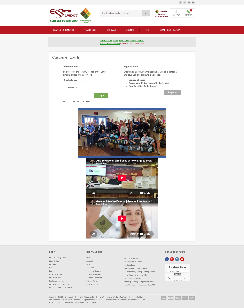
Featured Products (57, 281)
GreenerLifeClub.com (133, 262)
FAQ (88, 264)
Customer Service (93, 271)
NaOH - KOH (90, 30)
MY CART (188, 13)
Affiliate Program (131, 258)
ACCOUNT (176, 15)
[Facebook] (180, 2)
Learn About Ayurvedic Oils (135, 275)
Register (172, 92)
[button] (161, 13)
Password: (72, 87)
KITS (147, 30)
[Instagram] (189, 2)
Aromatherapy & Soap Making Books (139, 271)
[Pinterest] (184, 2)
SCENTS (130, 30)
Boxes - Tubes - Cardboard (60, 287)
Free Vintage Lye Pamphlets (135, 268)
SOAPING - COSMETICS (63, 30)
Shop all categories (57, 258)
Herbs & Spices (55, 274)
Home (88, 258)
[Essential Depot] (70, 15)
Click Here (86, 101)
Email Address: (70, 80)
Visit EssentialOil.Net (133, 278)
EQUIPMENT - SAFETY (169, 30)
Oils (50, 268)
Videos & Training (94, 274)
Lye (50, 271)
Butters (52, 264)
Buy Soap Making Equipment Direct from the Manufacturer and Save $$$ (139, 283)
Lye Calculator (130, 265)
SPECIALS (111, 30)
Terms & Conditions (94, 277)
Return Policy (92, 284)
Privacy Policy (92, 281)
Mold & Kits (54, 261)
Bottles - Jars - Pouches (59, 284)
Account (90, 268)
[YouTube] (193, 2)
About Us (90, 261)
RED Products (55, 277)
